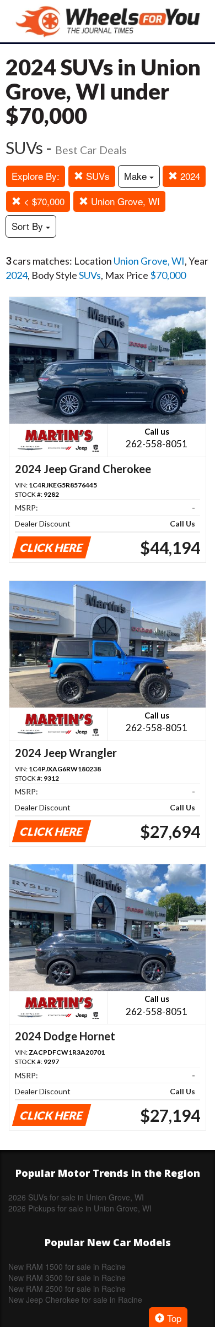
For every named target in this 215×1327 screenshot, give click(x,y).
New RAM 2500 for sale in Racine (67, 1288)
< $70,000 (42, 201)
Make (136, 176)
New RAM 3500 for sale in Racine (67, 1277)
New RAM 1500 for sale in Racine (67, 1266)
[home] (107, 21)
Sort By (29, 226)
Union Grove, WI (124, 201)
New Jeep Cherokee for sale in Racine (75, 1299)
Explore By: (36, 176)
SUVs (96, 176)
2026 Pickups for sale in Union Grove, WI (80, 1208)
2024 (189, 176)
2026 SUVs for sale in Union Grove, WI (76, 1197)
